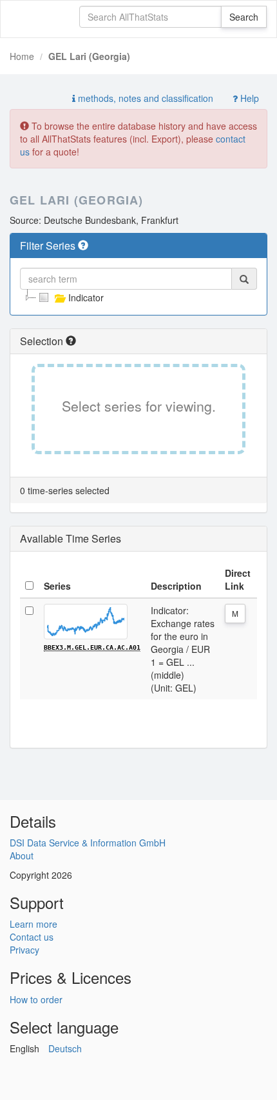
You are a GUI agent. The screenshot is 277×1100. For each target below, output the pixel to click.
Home (22, 56)
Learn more (33, 923)
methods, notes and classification (144, 98)
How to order (36, 999)
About (21, 855)
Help (248, 98)
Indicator (86, 297)
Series (57, 585)
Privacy (24, 949)
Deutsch (65, 1048)
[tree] (138, 297)
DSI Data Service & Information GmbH (88, 842)
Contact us (31, 936)
